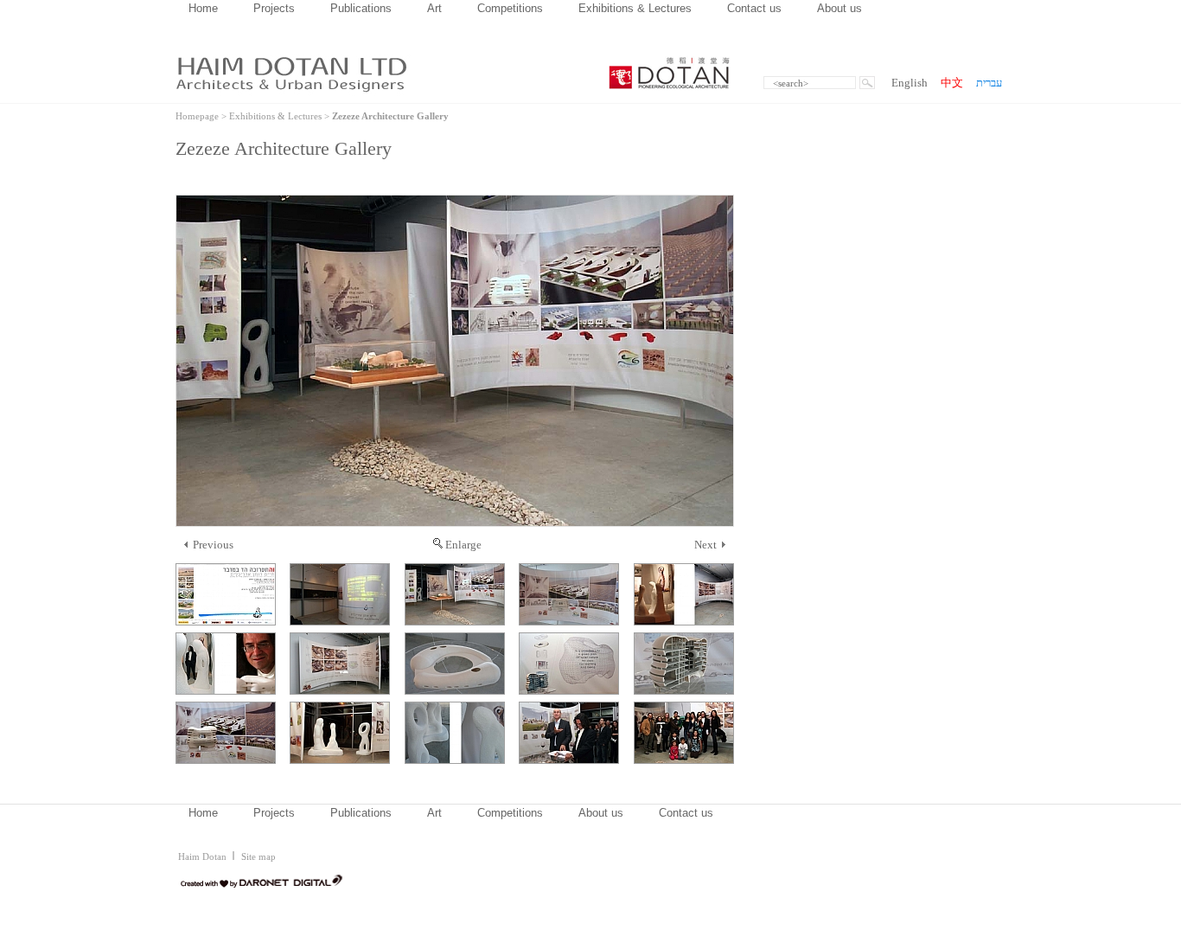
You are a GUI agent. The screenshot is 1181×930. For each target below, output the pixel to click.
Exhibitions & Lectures (635, 8)
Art (434, 8)
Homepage (197, 116)
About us (839, 8)
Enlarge (463, 545)
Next (705, 545)
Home (203, 8)
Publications (361, 8)
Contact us (754, 8)
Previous (213, 545)
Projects (274, 8)
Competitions (510, 8)
